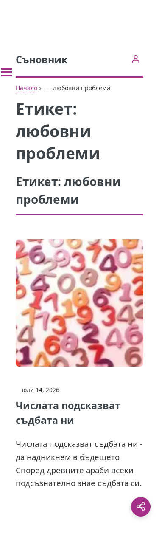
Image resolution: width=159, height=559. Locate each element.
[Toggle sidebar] (6, 72)
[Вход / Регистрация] (135, 58)
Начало (26, 88)
